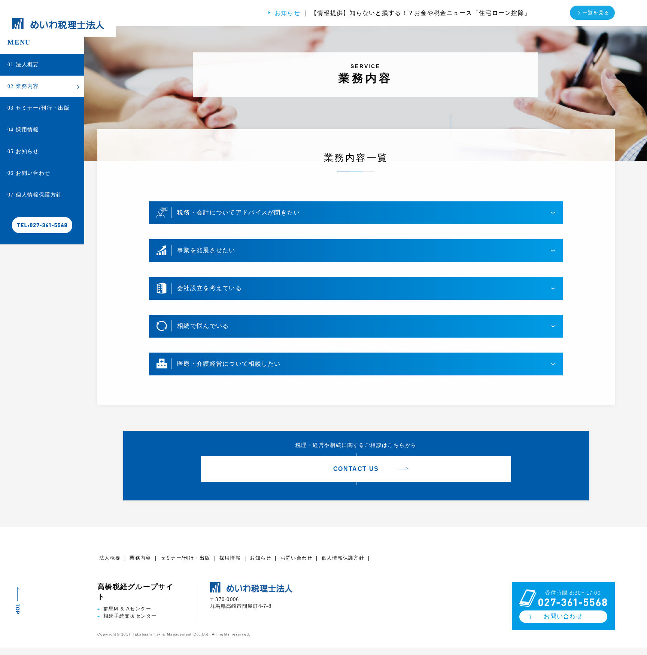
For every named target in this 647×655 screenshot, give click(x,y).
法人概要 (23, 64)
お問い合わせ (29, 173)
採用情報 (23, 129)
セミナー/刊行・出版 (38, 108)
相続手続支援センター (127, 616)
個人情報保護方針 (34, 195)
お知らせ (23, 151)
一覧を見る (596, 12)
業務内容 (23, 86)
